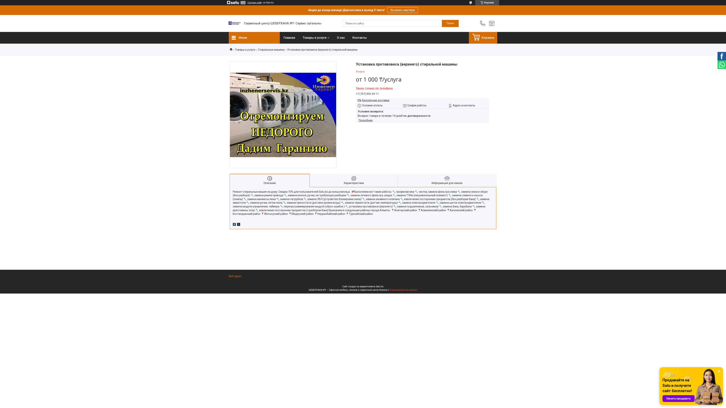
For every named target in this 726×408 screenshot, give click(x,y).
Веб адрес (235, 276)
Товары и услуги (315, 37)
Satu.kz (380, 286)
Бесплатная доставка (375, 100)
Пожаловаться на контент (403, 290)
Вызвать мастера (402, 10)
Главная (289, 37)
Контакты (359, 37)
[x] (238, 224)
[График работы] (491, 23)
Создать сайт (254, 2)
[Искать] (450, 23)
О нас (341, 37)
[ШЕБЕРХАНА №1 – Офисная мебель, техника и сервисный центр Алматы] (234, 23)
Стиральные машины (271, 49)
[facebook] (234, 224)
